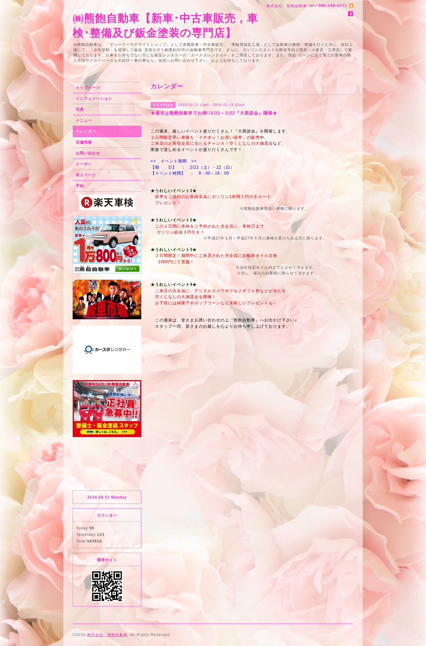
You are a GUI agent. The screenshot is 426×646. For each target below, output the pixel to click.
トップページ (88, 87)
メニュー (84, 120)
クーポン (84, 164)
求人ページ (86, 175)
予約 (80, 186)
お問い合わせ (88, 153)
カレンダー (86, 131)
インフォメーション (94, 98)
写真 (80, 109)
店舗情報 (84, 142)
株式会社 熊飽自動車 (107, 635)
